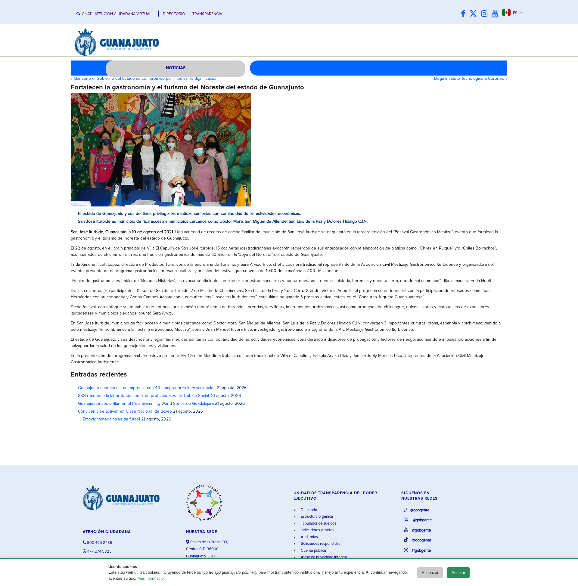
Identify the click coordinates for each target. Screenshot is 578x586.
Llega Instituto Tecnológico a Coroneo (469, 78)
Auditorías (309, 537)
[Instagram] (485, 14)
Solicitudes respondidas (320, 544)
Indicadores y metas (317, 530)
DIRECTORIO (174, 14)
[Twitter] (474, 14)
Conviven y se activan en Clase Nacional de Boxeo (125, 411)
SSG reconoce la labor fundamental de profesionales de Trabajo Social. (144, 396)
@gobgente (419, 510)
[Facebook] (464, 14)
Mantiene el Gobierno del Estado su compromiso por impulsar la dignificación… (147, 78)
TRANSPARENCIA (207, 14)
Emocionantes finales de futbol (109, 419)
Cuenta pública (313, 551)
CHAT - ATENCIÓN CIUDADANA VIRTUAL (116, 14)
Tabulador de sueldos (318, 524)
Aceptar (458, 572)
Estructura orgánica (316, 517)
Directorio (308, 510)
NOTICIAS (175, 68)
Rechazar (430, 572)
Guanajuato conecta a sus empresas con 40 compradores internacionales (147, 388)
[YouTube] (496, 14)
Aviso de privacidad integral (323, 557)
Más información (152, 579)
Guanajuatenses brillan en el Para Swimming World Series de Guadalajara (146, 404)
